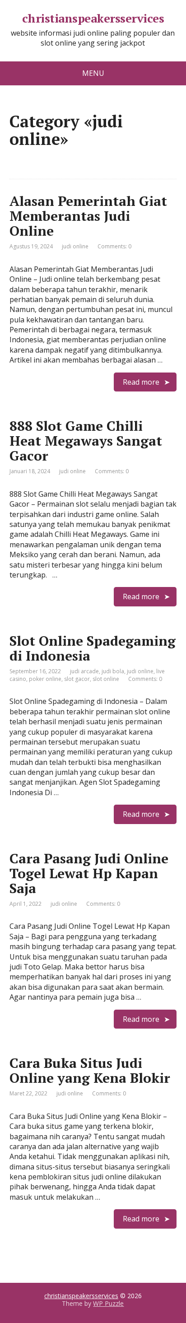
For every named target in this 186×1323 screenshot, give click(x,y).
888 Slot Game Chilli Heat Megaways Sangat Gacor (85, 441)
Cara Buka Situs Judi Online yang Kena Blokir (89, 1070)
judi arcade (84, 671)
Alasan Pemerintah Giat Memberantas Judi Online (88, 216)
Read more (141, 382)
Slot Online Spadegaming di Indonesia (92, 648)
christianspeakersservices (93, 18)
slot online (106, 679)
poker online (45, 679)
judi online (75, 246)
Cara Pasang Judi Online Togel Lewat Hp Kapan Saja (88, 873)
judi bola (113, 671)
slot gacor (77, 679)
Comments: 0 (114, 246)
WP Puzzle (108, 1303)
